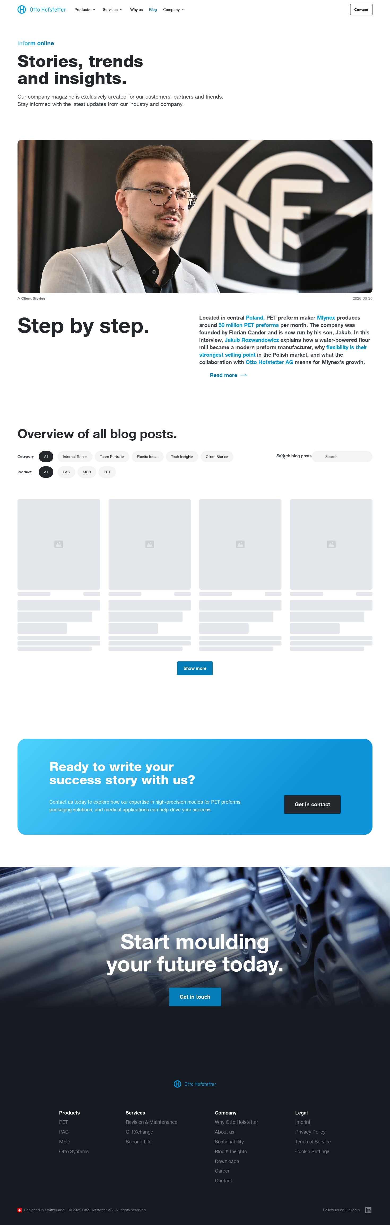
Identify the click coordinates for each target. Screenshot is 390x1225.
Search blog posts (293, 455)
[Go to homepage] (42, 9)
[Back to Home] (195, 1084)
